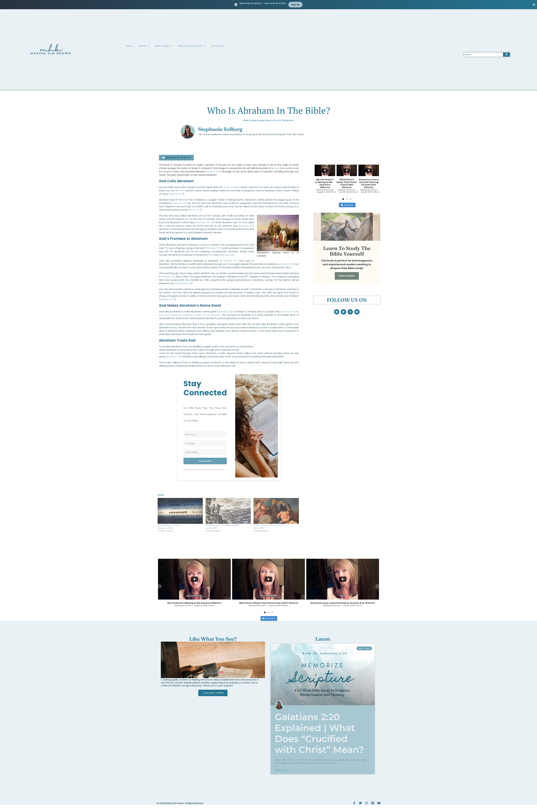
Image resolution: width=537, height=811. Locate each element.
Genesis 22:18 (287, 264)
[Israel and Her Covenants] (180, 511)
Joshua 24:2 (179, 203)
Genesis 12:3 (230, 260)
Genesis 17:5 (176, 194)
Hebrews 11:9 (226, 254)
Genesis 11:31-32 (205, 222)
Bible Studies (162, 46)
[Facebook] (336, 312)
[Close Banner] (534, 4)
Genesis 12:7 (213, 248)
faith (210, 254)
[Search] (506, 55)
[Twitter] (343, 312)
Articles (142, 46)
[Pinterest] (357, 312)
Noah (181, 190)
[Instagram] (350, 312)
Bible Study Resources (190, 46)
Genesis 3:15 (212, 171)
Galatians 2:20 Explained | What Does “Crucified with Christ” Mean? (319, 733)
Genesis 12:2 (224, 311)
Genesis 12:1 (246, 225)
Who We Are (217, 46)
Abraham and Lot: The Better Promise (223, 525)
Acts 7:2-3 (195, 209)
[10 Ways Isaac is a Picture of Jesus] (276, 511)
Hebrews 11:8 (174, 356)
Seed (277, 168)
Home (129, 46)
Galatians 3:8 (184, 283)
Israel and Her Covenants (169, 525)
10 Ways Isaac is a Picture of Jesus (269, 525)
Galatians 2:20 (293, 760)
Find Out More (347, 275)
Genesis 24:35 (167, 299)
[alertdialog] (268, 4)
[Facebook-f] (354, 803)
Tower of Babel (231, 187)
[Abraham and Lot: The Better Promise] (228, 511)
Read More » (282, 770)
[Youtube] (378, 803)
